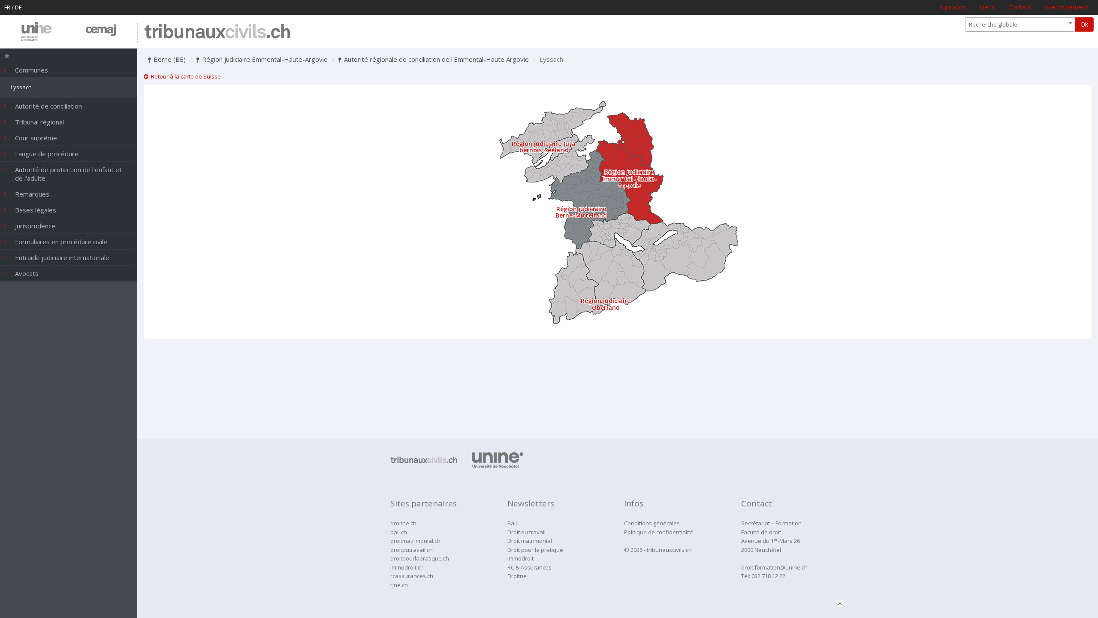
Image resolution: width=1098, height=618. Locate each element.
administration (760, 593)
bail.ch (398, 532)
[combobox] (1020, 24)
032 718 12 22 (768, 576)
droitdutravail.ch (411, 550)
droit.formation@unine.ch (774, 567)
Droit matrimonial (529, 541)
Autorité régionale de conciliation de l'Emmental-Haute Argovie (435, 59)
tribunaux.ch (217, 32)
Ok (1084, 24)
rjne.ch (399, 585)
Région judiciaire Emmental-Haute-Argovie (264, 59)
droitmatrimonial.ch (415, 541)
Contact (1019, 7)
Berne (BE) (169, 59)
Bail (512, 523)
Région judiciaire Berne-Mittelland (581, 212)
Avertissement (1066, 7)
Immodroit (520, 558)
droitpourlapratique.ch (419, 558)
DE (18, 7)
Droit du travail (526, 532)
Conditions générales (652, 523)
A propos (952, 7)
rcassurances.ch (411, 576)
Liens (987, 7)
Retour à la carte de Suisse (184, 76)
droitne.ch (403, 523)
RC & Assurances (529, 567)
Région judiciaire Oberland (605, 304)
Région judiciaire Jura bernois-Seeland (544, 146)
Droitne (517, 576)
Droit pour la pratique (535, 550)
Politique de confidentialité (659, 532)
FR (7, 7)
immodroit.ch (407, 567)
